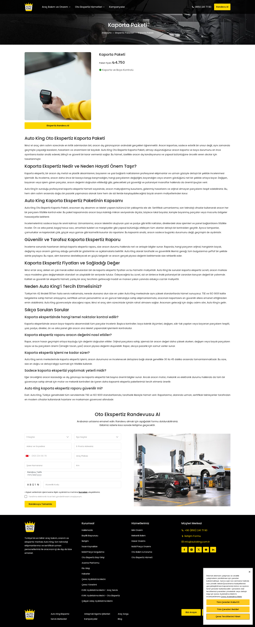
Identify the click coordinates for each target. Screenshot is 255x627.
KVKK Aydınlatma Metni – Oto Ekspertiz (101, 595)
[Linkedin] (213, 549)
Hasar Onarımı (138, 541)
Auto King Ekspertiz (60, 614)
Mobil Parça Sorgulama (93, 552)
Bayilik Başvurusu (90, 535)
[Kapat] (249, 572)
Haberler (86, 573)
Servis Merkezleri (59, 619)
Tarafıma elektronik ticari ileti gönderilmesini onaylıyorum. (55, 496)
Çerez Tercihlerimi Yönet (228, 616)
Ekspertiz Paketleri (124, 32)
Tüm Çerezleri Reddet (228, 609)
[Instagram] (192, 549)
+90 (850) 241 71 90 (195, 530)
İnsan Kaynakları (89, 546)
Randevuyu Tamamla (40, 504)
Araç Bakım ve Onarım (55, 7)
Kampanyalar (90, 619)
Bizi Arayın (191, 612)
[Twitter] (199, 549)
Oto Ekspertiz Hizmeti (141, 557)
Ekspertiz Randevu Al (58, 125)
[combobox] (28, 455)
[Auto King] (29, 7)
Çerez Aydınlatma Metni (93, 579)
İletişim (85, 541)
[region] (228, 596)
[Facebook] (184, 549)
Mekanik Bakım (138, 535)
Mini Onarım (137, 530)
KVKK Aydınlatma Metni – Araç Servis (100, 590)
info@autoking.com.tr (197, 541)
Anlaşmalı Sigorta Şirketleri (97, 614)
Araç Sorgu (123, 614)
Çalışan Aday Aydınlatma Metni (97, 601)
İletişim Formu (192, 536)
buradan (83, 492)
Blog (120, 619)
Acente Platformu (90, 562)
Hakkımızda (87, 530)
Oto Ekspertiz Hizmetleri (88, 7)
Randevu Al (222, 6)
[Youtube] (206, 549)
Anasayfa (106, 32)
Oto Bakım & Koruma (141, 552)
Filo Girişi (86, 568)
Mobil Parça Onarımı (141, 546)
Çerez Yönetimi (89, 584)
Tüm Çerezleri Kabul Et (228, 602)
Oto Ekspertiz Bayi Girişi (93, 557)
